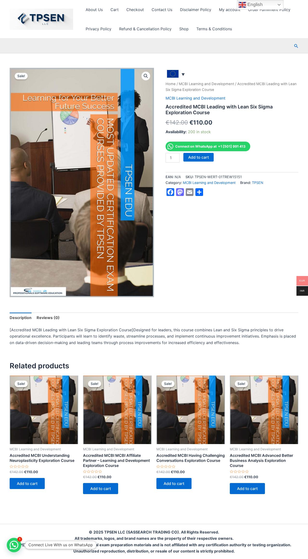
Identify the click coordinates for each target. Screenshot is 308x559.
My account (229, 9)
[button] (296, 46)
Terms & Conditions (214, 28)
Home (171, 84)
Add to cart (198, 157)
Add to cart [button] (27, 483)
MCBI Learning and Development (206, 84)
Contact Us (162, 9)
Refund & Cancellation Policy (145, 28)
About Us (94, 9)
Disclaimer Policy (195, 9)
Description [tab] (21, 317)
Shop (184, 28)
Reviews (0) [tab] (48, 317)
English (254, 4)
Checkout (135, 9)
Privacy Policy (98, 28)
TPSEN (257, 183)
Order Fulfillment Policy (269, 9)
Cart (114, 9)
